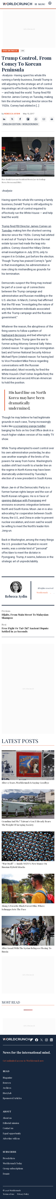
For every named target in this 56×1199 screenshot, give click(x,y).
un (22, 51)
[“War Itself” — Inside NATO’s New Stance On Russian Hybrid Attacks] (28, 846)
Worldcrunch (42, 592)
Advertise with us (11, 1138)
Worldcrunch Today (12, 1163)
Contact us (8, 1128)
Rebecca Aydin (12, 114)
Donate (6, 1173)
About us (7, 1117)
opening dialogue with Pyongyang (21, 500)
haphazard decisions (14, 335)
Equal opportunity (12, 1133)
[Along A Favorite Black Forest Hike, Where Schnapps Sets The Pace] (28, 889)
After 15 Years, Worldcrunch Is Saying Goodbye (25, 782)
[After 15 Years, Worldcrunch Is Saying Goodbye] (28, 765)
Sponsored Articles (12, 1098)
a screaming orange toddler (29, 426)
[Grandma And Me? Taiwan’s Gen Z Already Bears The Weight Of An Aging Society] (28, 804)
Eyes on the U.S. (10, 51)
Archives (7, 1087)
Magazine (7, 1077)
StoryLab (7, 1093)
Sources (7, 1082)
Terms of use (8, 1194)
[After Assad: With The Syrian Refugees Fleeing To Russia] (28, 931)
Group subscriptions (13, 1168)
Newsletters (9, 1158)
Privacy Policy (23, 1194)
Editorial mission (11, 1123)
